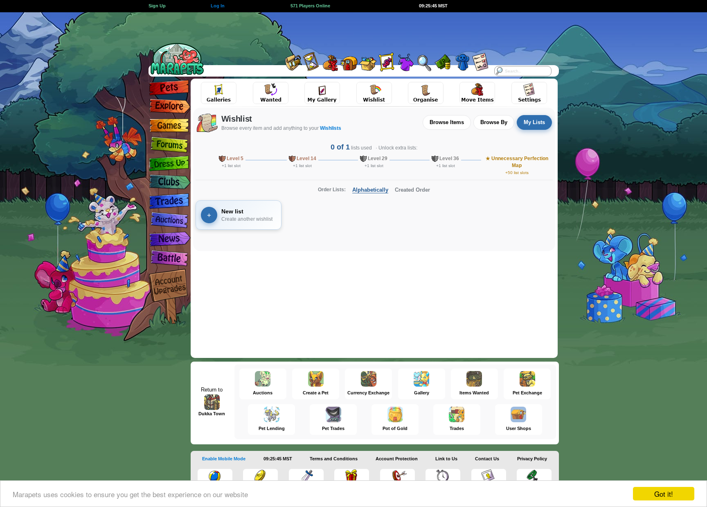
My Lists (534, 122)
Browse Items (447, 122)
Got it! (663, 494)
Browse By (493, 122)
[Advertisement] (346, 30)
